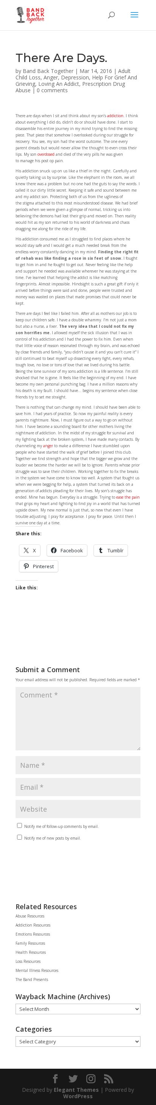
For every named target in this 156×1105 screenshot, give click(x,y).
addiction (115, 115)
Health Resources (31, 952)
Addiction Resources (33, 925)
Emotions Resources (33, 934)
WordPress (78, 1096)
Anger (51, 77)
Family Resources (30, 943)
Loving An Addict (58, 83)
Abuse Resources (30, 916)
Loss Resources (28, 961)
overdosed (46, 154)
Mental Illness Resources (37, 970)
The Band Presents (32, 979)
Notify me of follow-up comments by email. (61, 826)
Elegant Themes (76, 1089)
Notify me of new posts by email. (52, 838)
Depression (75, 77)
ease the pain (128, 497)
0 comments (52, 90)
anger (48, 445)
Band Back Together (48, 70)
